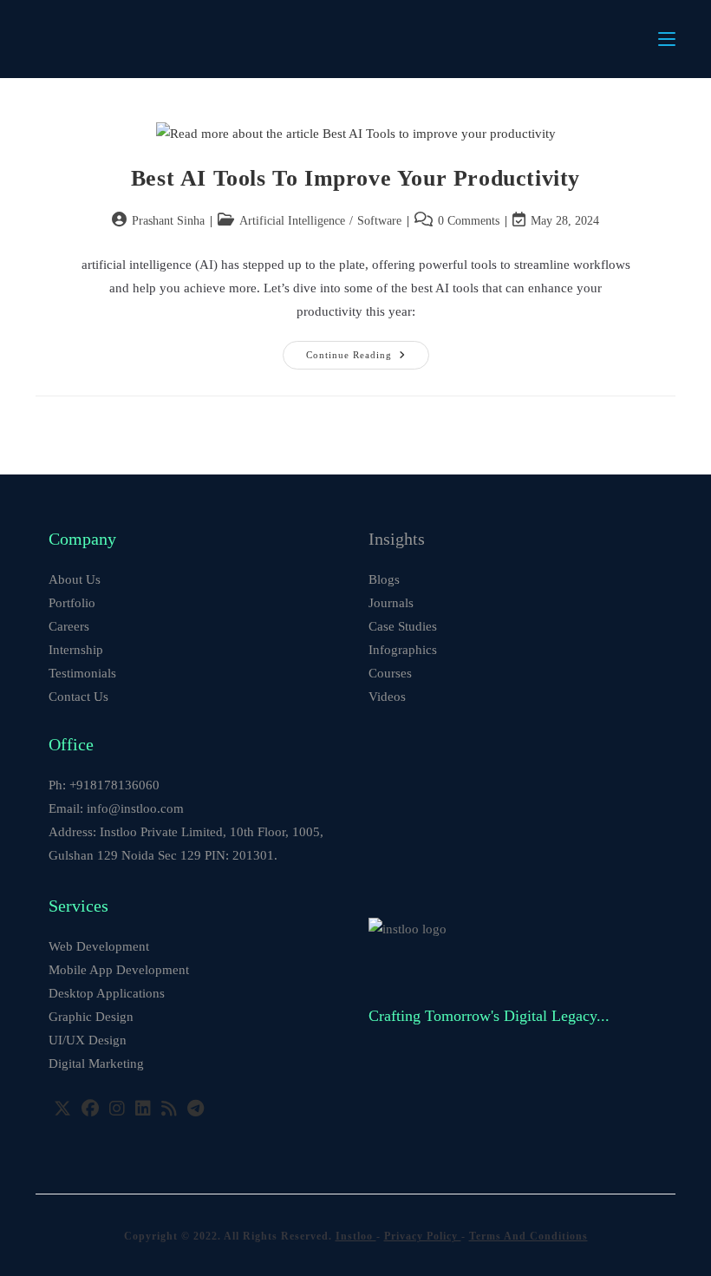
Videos (387, 696)
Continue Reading (367, 359)
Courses (390, 673)
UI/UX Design (88, 1040)
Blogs (384, 579)
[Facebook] (90, 1108)
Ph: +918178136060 (104, 785)
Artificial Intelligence (292, 220)
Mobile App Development (119, 970)
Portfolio (72, 603)
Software (379, 220)
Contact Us (78, 696)
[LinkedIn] (143, 1108)
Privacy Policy (422, 1236)
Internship (76, 650)
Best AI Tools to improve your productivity (355, 178)
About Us (75, 579)
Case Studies (403, 626)
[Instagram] (117, 1108)
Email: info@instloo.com (116, 808)
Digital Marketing (96, 1063)
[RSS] (169, 1108)
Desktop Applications (107, 993)
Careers (69, 626)
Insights (397, 538)
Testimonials (82, 673)
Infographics (403, 650)
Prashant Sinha (168, 220)
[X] (62, 1108)
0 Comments (468, 220)
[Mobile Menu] (666, 39)
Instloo (356, 1236)
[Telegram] (195, 1108)
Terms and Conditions (528, 1236)
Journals (391, 603)
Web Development (99, 946)
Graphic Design (91, 1017)
